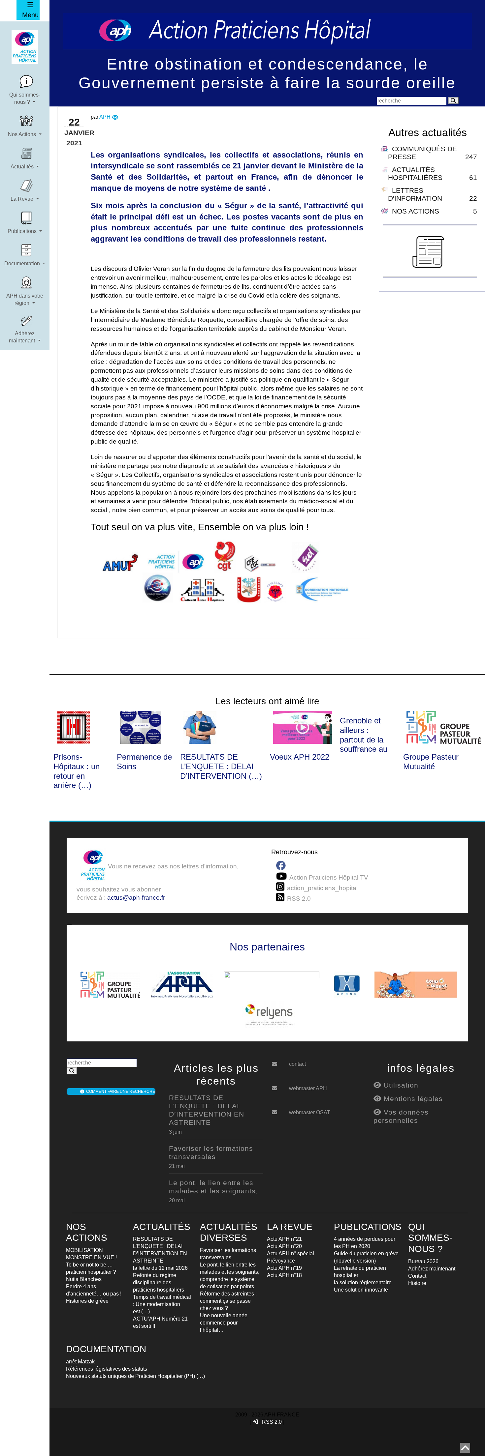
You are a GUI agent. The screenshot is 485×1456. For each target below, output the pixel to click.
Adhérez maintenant (22, 337)
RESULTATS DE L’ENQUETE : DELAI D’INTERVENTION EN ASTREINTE (206, 1110)
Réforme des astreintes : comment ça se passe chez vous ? (228, 1301)
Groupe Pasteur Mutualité (431, 761)
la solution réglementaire (363, 1282)
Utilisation (399, 1085)
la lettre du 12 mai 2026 (160, 1268)
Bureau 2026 (423, 1261)
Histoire (417, 1283)
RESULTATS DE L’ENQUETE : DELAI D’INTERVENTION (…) (221, 766)
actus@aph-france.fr (136, 897)
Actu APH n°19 (284, 1268)
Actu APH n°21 (284, 1239)
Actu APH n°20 (284, 1246)
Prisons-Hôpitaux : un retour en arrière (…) (76, 771)
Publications (23, 231)
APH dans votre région (24, 299)
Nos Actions (22, 134)
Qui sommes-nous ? (24, 98)
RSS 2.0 (272, 1422)
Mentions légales (412, 1098)
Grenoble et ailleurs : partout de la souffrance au (363, 734)
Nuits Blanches (84, 1279)
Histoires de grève (87, 1301)
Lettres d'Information (415, 194)
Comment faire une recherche (119, 1091)
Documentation (22, 263)
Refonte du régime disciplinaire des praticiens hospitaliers (158, 1282)
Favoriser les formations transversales (211, 1152)
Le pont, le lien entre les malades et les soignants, (213, 1187)
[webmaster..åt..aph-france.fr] (279, 1085)
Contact (417, 1276)
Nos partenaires (267, 947)
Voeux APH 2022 (299, 756)
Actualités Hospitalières (415, 173)
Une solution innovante (361, 1290)
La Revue (23, 199)
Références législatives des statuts (106, 1369)
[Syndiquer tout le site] (281, 897)
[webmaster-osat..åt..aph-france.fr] (279, 1110)
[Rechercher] (453, 100)
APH (105, 117)
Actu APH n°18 (284, 1275)
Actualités (23, 166)
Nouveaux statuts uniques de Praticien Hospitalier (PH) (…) (135, 1376)
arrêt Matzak (80, 1361)
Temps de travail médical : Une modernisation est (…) (162, 1304)
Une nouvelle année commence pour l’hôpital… (223, 1323)
